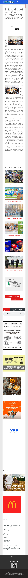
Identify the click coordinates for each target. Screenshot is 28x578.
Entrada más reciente (12, 296)
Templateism (9, 574)
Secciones (14, 310)
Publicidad (6, 310)
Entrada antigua (17, 299)
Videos (21, 310)
